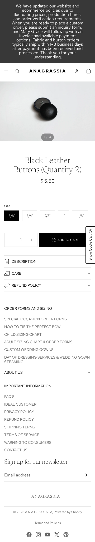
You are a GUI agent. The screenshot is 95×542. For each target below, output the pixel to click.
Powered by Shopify (68, 512)
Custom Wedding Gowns (29, 349)
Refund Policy (26, 285)
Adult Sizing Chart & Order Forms (38, 341)
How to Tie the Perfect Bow (32, 326)
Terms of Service (21, 434)
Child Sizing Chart (23, 334)
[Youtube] (47, 534)
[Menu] (6, 71)
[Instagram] (38, 534)
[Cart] (88, 71)
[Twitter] (57, 534)
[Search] (17, 71)
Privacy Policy (19, 411)
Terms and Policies (48, 523)
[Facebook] (29, 534)
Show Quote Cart (90, 245)
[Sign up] (85, 475)
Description (24, 261)
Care (16, 273)
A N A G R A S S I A (38, 512)
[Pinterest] (66, 534)
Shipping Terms (19, 427)
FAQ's (9, 396)
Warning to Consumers (27, 442)
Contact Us (15, 450)
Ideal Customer (20, 404)
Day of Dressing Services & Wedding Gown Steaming (47, 359)
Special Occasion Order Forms (35, 319)
